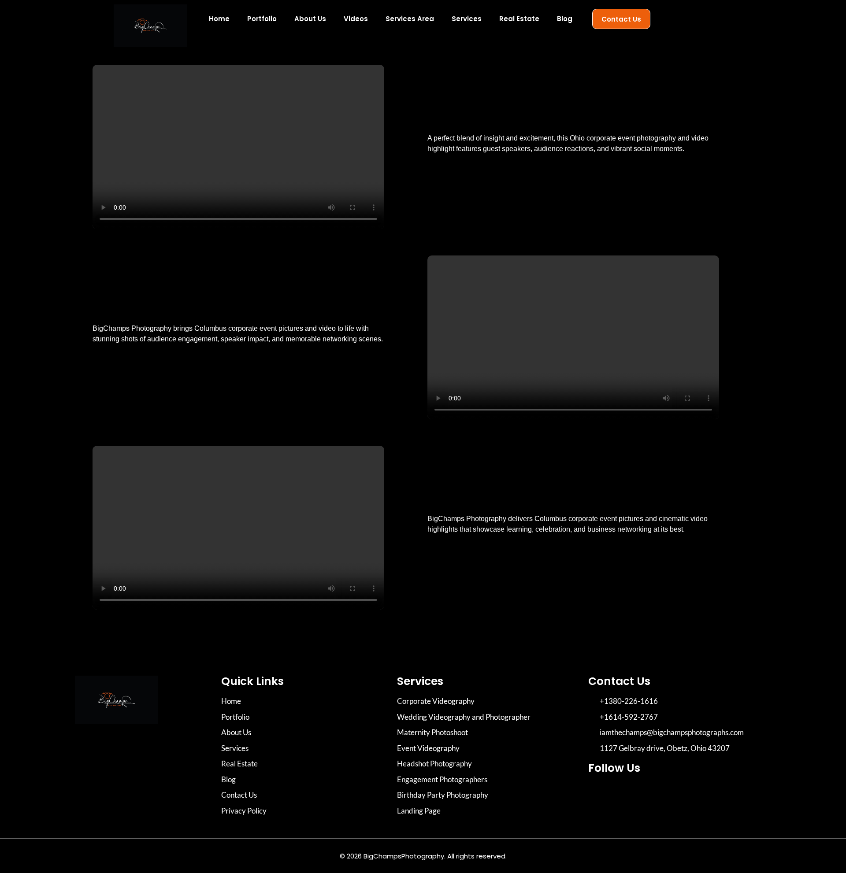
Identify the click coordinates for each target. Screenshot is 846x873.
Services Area (410, 18)
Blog (564, 18)
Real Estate (519, 18)
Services (467, 18)
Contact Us (621, 19)
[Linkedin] (648, 793)
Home (219, 18)
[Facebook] (623, 793)
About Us (310, 18)
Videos (356, 18)
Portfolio (262, 18)
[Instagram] (599, 793)
